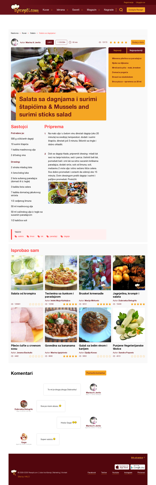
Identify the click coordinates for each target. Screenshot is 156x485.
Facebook (92, 473)
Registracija (128, 2)
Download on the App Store (122, 467)
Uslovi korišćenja (45, 472)
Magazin (91, 9)
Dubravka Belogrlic (24, 409)
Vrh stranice (137, 457)
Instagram (128, 473)
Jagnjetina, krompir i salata (129, 280)
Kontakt (64, 472)
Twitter (104, 473)
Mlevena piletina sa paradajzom (126, 58)
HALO (27, 476)
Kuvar (46, 9)
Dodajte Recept (136, 10)
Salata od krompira (27, 280)
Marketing (56, 472)
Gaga (23, 442)
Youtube (115, 473)
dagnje (67, 236)
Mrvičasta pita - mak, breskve (126, 67)
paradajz (53, 236)
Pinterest (141, 473)
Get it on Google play (137, 467)
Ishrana (61, 9)
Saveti (75, 9)
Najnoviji (117, 50)
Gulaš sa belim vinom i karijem (95, 332)
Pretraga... (121, 9)
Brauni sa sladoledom (122, 77)
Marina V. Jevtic (33, 42)
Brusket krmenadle (95, 280)
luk (42, 236)
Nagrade (109, 9)
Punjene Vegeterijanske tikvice (129, 332)
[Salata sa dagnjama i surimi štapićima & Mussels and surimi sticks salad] (74, 193)
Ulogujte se (140, 2)
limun (32, 236)
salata (21, 236)
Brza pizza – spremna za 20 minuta (126, 81)
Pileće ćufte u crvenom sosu (27, 332)
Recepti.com (25, 9)
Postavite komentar (96, 373)
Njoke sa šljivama (120, 63)
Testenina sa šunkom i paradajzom (61, 280)
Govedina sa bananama (61, 332)
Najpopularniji (136, 50)
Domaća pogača (120, 72)
